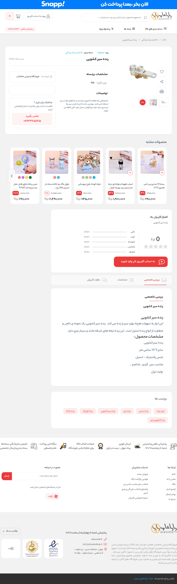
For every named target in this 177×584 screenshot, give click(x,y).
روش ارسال (171, 494)
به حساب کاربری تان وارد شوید (138, 261)
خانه (162, 40)
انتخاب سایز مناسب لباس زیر (136, 484)
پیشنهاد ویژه (105, 29)
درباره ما (172, 499)
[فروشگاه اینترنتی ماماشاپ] (161, 16)
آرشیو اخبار (171, 489)
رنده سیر (158, 343)
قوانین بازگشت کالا (139, 479)
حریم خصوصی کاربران (138, 498)
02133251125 (32, 121)
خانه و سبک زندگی (148, 40)
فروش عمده (142, 474)
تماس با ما (171, 479)
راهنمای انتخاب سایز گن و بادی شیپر (135, 491)
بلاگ (174, 484)
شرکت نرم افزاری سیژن (143, 579)
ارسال (6, 476)
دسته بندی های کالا (154, 29)
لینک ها (128, 29)
